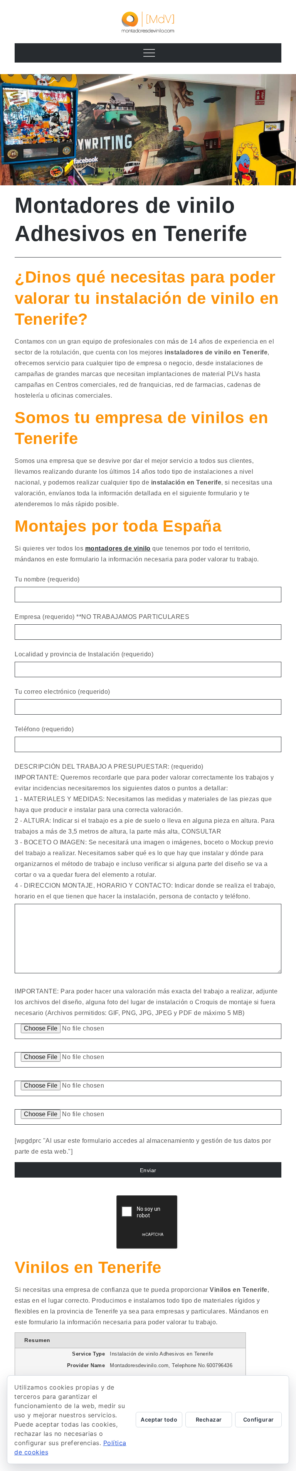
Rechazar (209, 1419)
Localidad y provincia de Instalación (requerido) (84, 654)
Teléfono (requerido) (44, 729)
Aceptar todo (159, 1419)
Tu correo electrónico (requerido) (62, 691)
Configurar (258, 1419)
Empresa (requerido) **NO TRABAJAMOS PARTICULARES (102, 616)
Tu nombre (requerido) (47, 579)
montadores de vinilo (118, 548)
